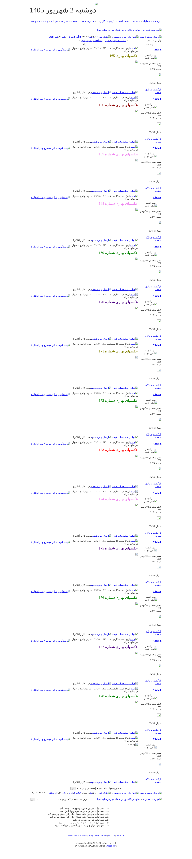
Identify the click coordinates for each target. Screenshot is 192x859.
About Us (111, 835)
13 (63, 36)
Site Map (103, 835)
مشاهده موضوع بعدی (91, 40)
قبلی (78, 36)
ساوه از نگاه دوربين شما (128, 30)
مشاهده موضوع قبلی (115, 40)
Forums (76, 835)
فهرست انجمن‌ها (150, 30)
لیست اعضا (123, 21)
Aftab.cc (110, 845)
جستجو (136, 21)
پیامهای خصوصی (39, 21)
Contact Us (120, 835)
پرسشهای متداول (151, 21)
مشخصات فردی (69, 21)
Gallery (90, 835)
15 (56, 36)
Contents (83, 835)
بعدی (51, 36)
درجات (54, 21)
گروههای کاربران (106, 21)
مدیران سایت (87, 21)
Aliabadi (157, 49)
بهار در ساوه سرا (105, 30)
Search (96, 835)
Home (70, 835)
